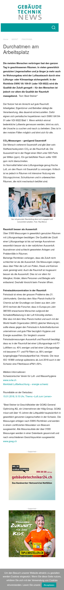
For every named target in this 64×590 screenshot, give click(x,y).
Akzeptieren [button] (49, 584)
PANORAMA (27, 39)
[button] (53, 27)
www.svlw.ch (9, 380)
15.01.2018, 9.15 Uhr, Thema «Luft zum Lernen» (27, 396)
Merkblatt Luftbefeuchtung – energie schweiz (25, 384)
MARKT (15, 39)
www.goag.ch (10, 441)
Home (5, 39)
